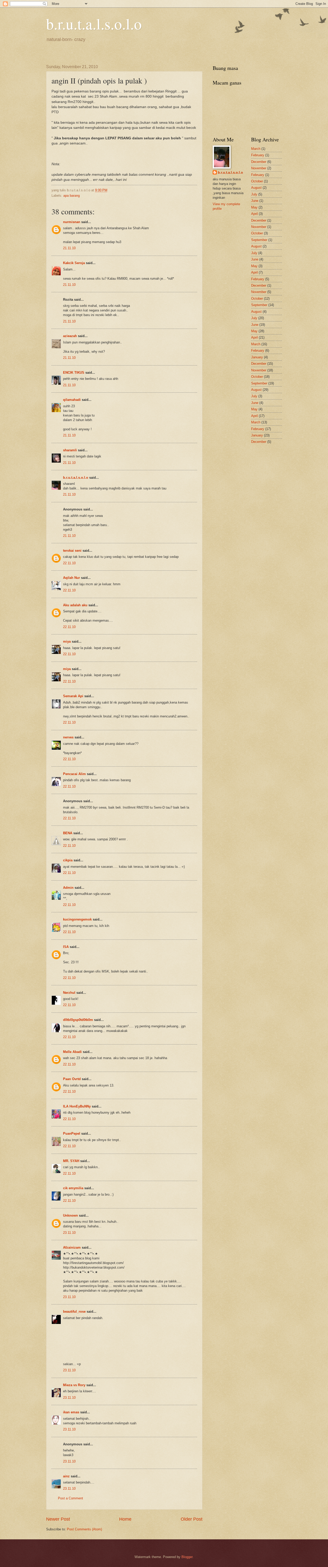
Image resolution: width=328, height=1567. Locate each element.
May (254, 207)
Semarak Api (73, 696)
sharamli (70, 450)
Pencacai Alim (74, 774)
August (256, 188)
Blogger (186, 1557)
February (257, 155)
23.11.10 (69, 1233)
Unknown (70, 1215)
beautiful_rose (74, 1311)
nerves (68, 737)
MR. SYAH (71, 1161)
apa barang (71, 195)
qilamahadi (72, 400)
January (257, 357)
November (258, 168)
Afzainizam (72, 1247)
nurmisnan (71, 222)
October (257, 181)
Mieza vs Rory (74, 1385)
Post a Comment (70, 1498)
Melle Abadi (72, 1052)
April (254, 214)
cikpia (68, 860)
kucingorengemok (77, 919)
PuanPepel (71, 1133)
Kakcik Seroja (74, 263)
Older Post (191, 1519)
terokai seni (72, 550)
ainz (66, 1476)
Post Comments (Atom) (84, 1529)
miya (67, 641)
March (255, 149)
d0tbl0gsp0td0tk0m (78, 1020)
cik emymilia (73, 1188)
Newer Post (58, 1519)
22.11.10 (69, 563)
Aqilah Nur (71, 578)
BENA (67, 833)
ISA (66, 947)
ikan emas (71, 1412)
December (258, 162)
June (254, 201)
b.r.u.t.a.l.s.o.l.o (94, 23)
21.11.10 (69, 248)
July (254, 194)
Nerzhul (69, 993)
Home (125, 1519)
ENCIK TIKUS (73, 372)
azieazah (70, 336)
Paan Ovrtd (72, 1079)
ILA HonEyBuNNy (77, 1106)
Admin (68, 888)
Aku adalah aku (75, 605)
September (259, 240)
